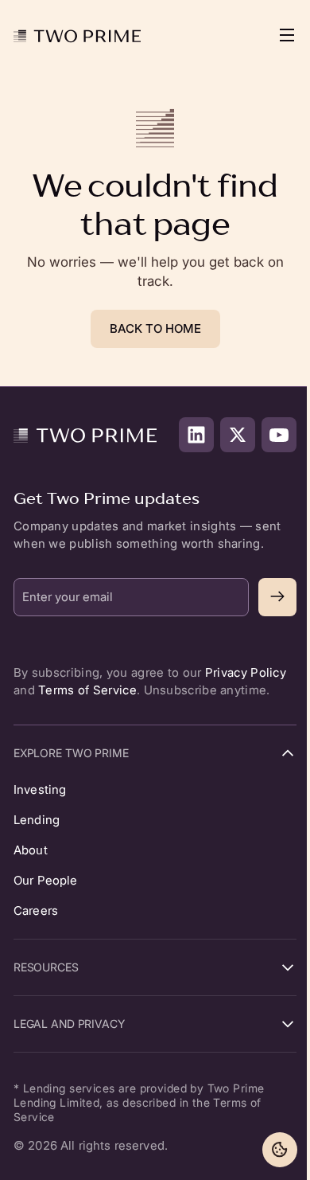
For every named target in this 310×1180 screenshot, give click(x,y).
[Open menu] (279, 35)
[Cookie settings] (279, 1149)
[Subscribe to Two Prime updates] (277, 597)
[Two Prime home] (77, 35)
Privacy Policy (245, 672)
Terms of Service (87, 689)
